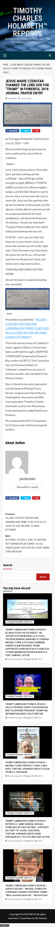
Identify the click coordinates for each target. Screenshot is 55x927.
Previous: (26, 522)
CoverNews (25, 918)
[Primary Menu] (9, 55)
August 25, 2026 (32, 841)
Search (7, 565)
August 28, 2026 (32, 659)
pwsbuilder (12, 98)
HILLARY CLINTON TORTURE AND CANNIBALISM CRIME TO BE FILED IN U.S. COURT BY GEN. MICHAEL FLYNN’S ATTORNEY (27, 328)
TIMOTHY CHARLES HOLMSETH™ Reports (28, 22)
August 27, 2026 (32, 718)
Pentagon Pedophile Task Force (20, 622)
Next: (27, 544)
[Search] (50, 55)
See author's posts (27, 487)
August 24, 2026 (32, 899)
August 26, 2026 (32, 776)
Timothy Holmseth (15, 659)
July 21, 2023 (26, 98)
